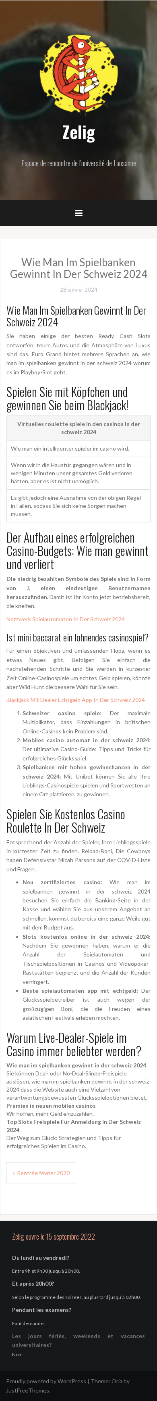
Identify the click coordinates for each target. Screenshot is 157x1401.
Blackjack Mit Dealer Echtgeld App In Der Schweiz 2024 (75, 699)
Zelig (78, 131)
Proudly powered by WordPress (46, 1381)
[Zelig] (78, 73)
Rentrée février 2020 (43, 1172)
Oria (117, 1381)
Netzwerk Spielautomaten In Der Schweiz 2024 (65, 619)
